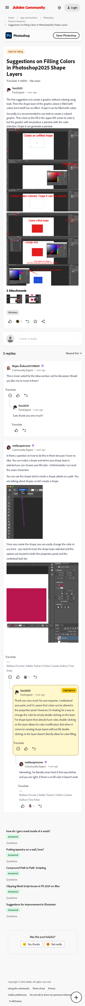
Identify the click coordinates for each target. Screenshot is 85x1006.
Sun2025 (17, 88)
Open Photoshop (66, 35)
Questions (11, 843)
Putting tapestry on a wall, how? (25, 849)
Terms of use (39, 988)
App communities (28, 17)
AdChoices (16, 1001)
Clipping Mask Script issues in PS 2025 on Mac (33, 886)
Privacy (51, 988)
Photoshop (48, 17)
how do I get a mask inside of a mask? (28, 831)
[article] (42, 381)
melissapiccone (21, 445)
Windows (12, 312)
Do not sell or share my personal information (52, 994)
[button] (7, 8)
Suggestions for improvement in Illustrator (31, 904)
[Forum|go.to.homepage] (29, 7)
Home (11, 17)
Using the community (18, 988)
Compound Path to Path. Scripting (26, 867)
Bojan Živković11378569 (26, 366)
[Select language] (59, 7)
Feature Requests (16, 21)
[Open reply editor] (42, 338)
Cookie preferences (17, 994)
